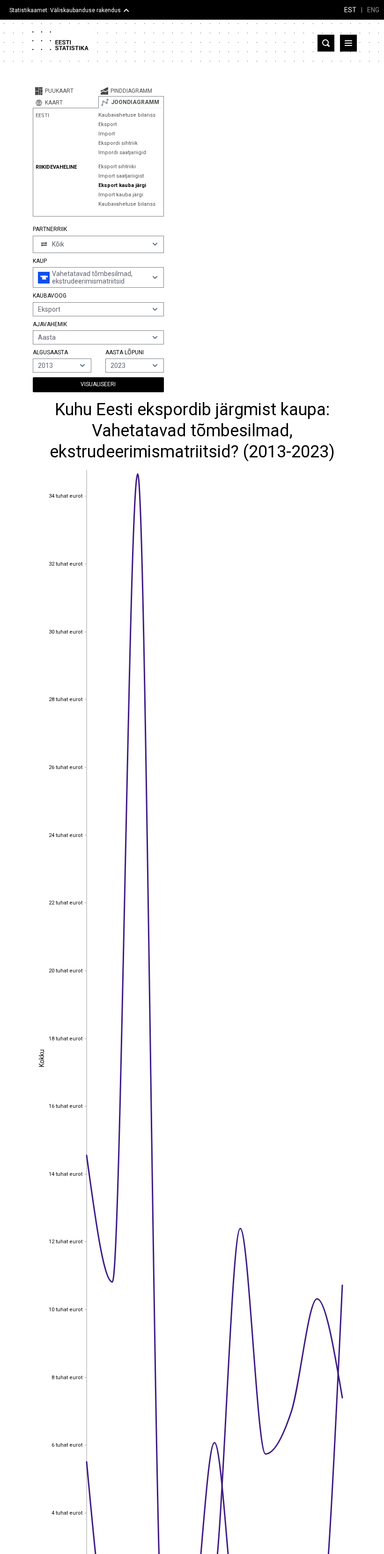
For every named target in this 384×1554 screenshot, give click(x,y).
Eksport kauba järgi (122, 185)
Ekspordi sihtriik (118, 143)
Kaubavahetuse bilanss (126, 115)
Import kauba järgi (120, 195)
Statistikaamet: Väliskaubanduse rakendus (65, 10)
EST (350, 10)
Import (106, 134)
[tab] (65, 91)
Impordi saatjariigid (122, 152)
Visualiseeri (98, 384)
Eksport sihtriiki (117, 167)
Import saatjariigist (121, 176)
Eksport (107, 124)
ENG (373, 10)
